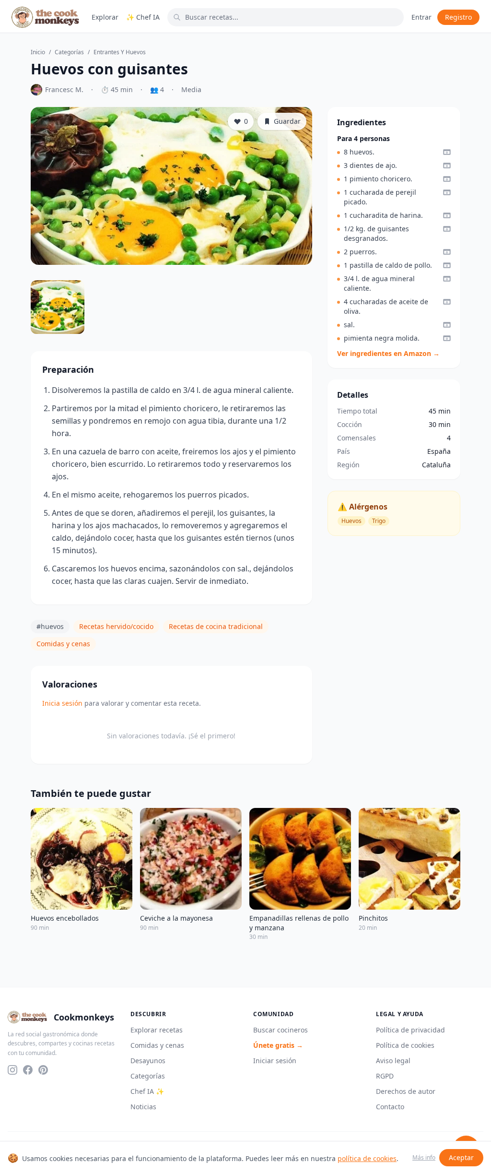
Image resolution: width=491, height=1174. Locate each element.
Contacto (390, 1106)
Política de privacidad (410, 1029)
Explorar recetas (156, 1029)
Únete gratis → (278, 1045)
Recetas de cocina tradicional (216, 626)
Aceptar (461, 1157)
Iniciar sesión (274, 1060)
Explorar (105, 17)
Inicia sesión (62, 703)
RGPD (385, 1075)
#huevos (50, 626)
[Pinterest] (43, 1070)
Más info (423, 1158)
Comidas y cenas (63, 643)
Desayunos (147, 1060)
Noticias (143, 1106)
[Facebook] (28, 1070)
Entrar (421, 17)
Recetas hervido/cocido (116, 626)
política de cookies (367, 1158)
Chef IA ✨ (147, 1091)
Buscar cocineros (280, 1029)
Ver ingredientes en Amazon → (388, 353)
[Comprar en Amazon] (447, 152)
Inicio (38, 52)
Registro (458, 17)
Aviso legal (393, 1060)
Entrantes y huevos (120, 52)
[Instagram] (12, 1070)
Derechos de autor (405, 1091)
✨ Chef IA (143, 17)
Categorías (69, 52)
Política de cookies (405, 1045)
